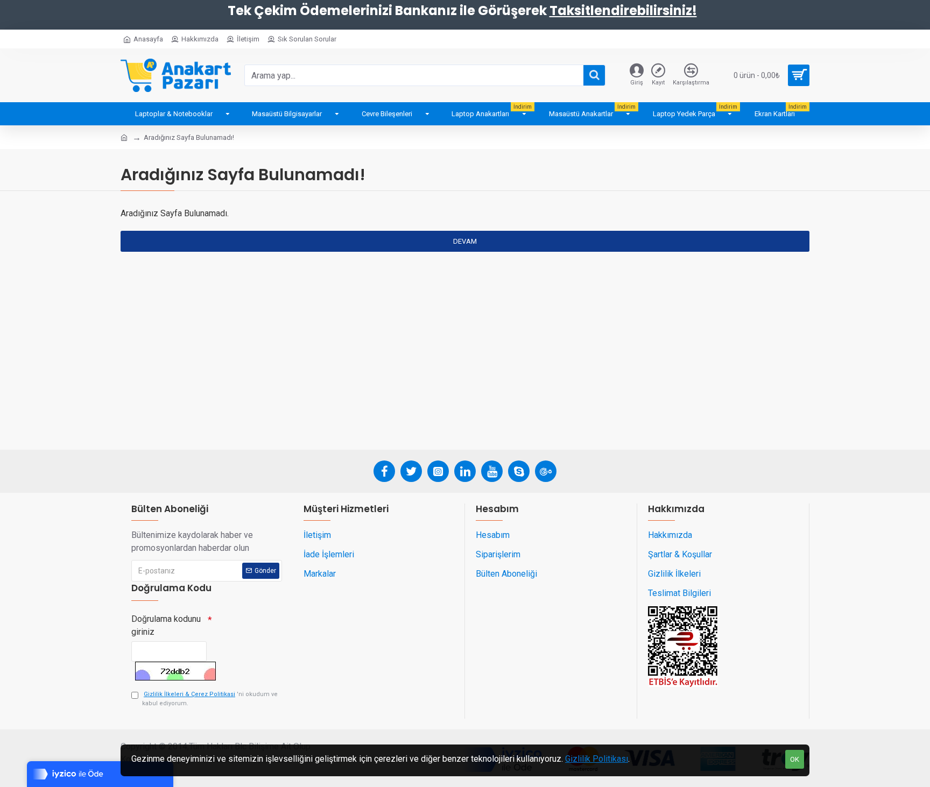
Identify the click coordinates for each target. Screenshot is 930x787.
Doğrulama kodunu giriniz (166, 625)
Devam (465, 241)
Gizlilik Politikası (596, 759)
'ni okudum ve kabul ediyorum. (210, 699)
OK (794, 759)
